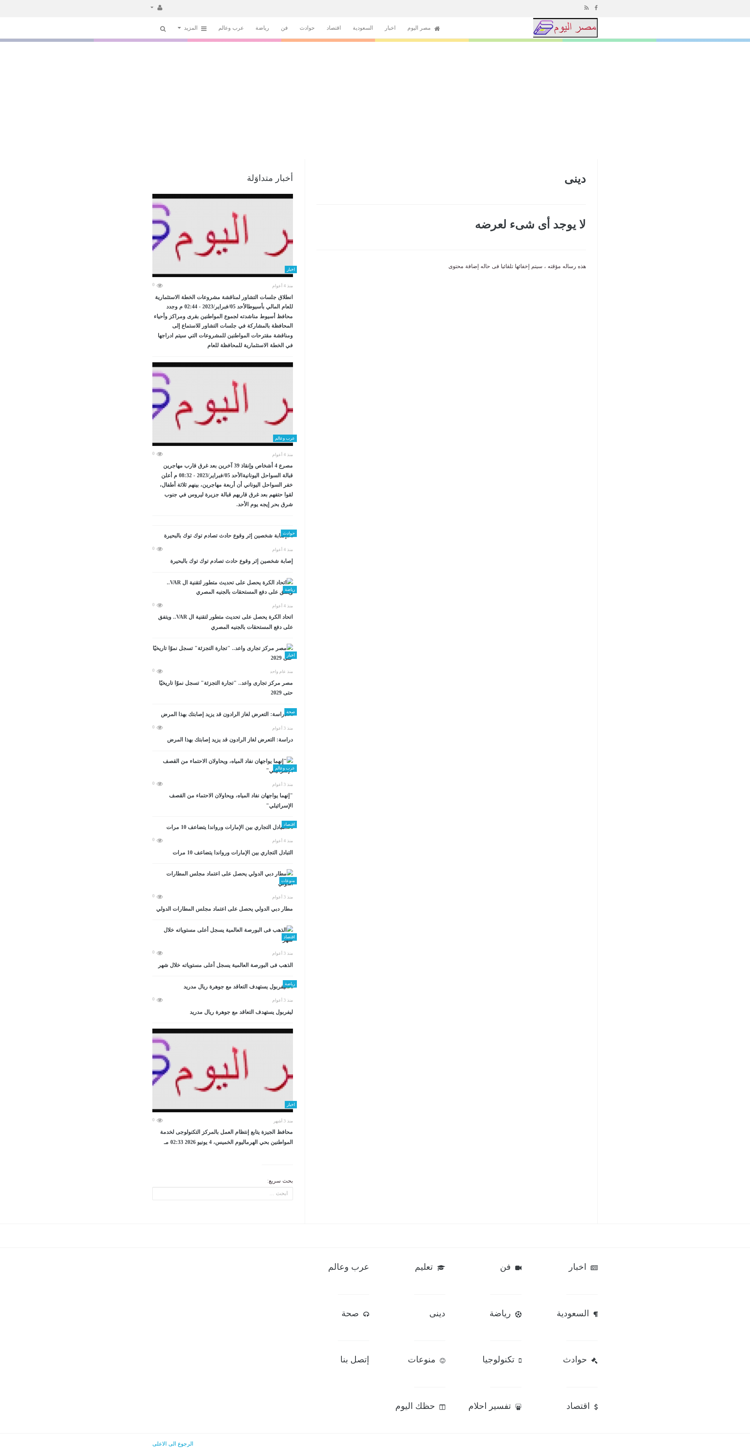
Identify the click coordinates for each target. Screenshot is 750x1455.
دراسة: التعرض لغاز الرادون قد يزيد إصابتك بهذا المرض (230, 740)
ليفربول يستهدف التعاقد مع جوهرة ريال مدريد (241, 1012)
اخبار (390, 28)
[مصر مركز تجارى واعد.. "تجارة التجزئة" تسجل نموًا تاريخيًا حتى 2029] (222, 653)
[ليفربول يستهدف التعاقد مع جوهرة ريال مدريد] (222, 986)
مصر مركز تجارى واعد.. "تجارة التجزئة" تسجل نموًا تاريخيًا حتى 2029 (226, 688)
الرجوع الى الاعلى (172, 1444)
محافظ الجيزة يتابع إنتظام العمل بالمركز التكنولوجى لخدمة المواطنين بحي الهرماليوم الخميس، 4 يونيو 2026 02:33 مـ (226, 1137)
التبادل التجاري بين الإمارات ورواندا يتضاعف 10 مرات (233, 852)
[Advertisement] (375, 100)
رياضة (262, 28)
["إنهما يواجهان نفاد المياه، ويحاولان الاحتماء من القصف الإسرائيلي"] (222, 766)
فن (284, 28)
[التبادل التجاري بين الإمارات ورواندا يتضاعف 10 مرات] (222, 827)
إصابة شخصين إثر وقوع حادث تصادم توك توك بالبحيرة (231, 561)
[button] (156, 7)
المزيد (191, 28)
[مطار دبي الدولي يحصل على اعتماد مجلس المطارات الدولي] (222, 878)
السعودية (363, 28)
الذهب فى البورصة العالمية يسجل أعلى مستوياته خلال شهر (225, 965)
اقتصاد (334, 28)
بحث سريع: (280, 1181)
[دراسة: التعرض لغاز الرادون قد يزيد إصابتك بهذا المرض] (222, 714)
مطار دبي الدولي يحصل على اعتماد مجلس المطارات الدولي (224, 909)
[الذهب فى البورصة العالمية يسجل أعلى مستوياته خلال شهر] (222, 935)
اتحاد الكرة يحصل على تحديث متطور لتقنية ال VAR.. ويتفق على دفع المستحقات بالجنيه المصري (225, 622)
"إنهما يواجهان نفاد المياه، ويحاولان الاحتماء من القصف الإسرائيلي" (231, 801)
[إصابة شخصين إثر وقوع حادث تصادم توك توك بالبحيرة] (222, 536)
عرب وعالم (231, 28)
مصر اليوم (419, 28)
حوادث (307, 28)
